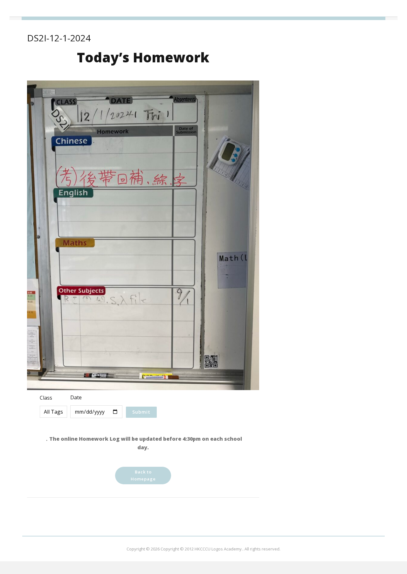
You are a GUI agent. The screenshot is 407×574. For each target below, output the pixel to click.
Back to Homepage (143, 475)
